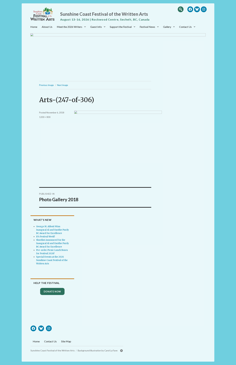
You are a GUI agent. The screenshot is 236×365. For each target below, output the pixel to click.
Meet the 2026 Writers (69, 26)
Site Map (66, 341)
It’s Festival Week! (45, 236)
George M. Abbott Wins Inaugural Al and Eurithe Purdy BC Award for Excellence (52, 230)
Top (230, 361)
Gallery (167, 26)
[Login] (121, 350)
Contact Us (185, 26)
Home (33, 26)
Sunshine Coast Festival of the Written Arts (104, 14)
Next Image (62, 85)
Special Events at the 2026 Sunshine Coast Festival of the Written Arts (52, 260)
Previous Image (46, 85)
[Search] (181, 9)
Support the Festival (121, 26)
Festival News (147, 26)
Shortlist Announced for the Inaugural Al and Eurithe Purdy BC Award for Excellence (52, 243)
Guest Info (96, 26)
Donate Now (52, 291)
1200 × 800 (44, 117)
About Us (47, 26)
